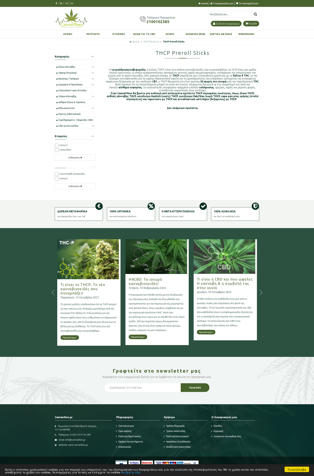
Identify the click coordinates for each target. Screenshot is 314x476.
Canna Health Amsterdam (72, 174)
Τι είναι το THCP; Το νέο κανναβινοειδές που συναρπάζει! (83, 288)
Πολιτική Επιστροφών (177, 436)
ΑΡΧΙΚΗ (67, 34)
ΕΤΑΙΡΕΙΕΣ (119, 34)
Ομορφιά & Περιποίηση (70, 84)
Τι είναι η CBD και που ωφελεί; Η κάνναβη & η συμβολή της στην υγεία (225, 283)
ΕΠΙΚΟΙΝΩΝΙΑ (246, 34)
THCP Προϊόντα (151, 41)
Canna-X (63, 145)
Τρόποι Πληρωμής (175, 426)
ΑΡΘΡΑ (170, 34)
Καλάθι (253, 23)
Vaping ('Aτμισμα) (67, 72)
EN (71, 3)
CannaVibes (65, 149)
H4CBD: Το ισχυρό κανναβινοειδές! (145, 281)
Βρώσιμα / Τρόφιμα (68, 78)
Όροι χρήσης (125, 431)
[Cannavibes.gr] (71, 26)
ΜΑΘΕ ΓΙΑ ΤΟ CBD (144, 34)
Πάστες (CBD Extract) (69, 114)
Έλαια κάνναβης (66, 67)
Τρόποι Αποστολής (176, 431)
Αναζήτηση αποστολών (178, 447)
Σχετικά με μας (126, 426)
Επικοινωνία (124, 447)
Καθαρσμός (74, 157)
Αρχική (204, 3)
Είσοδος (218, 426)
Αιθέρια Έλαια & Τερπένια (71, 102)
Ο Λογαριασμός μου (223, 3)
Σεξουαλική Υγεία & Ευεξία (72, 90)
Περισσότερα (69, 337)
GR (66, 3)
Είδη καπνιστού (66, 108)
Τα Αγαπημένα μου (248, 3)
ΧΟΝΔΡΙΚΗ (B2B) (195, 34)
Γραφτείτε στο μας (157, 371)
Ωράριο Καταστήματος (130, 441)
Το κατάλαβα (297, 469)
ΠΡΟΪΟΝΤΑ (93, 34)
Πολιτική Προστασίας (129, 436)
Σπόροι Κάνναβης (67, 96)
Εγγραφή (218, 431)
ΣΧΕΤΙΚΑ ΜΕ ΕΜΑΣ (221, 34)
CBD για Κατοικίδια (68, 126)
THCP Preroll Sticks (173, 41)
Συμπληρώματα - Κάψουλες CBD (75, 120)
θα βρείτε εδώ (130, 472)
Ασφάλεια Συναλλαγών (178, 441)
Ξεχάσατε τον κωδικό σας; (227, 436)
